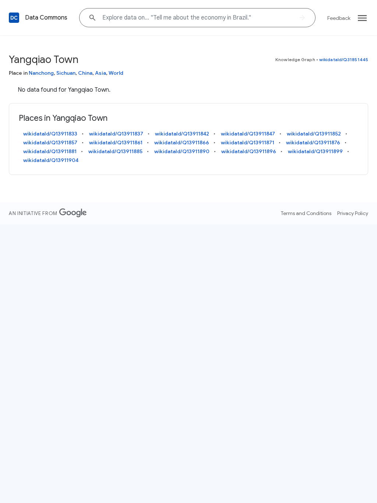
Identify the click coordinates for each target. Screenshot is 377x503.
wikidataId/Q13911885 (115, 151)
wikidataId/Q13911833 (50, 133)
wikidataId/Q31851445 (343, 59)
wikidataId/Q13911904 (50, 160)
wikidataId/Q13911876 (313, 142)
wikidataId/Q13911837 (116, 133)
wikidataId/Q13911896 (248, 151)
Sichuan (65, 73)
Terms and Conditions (306, 213)
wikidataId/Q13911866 (181, 142)
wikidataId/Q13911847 (248, 133)
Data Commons (46, 17)
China (85, 73)
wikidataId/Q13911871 (247, 142)
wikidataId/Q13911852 (314, 133)
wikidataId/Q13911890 (181, 151)
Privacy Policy (352, 213)
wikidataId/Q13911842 (182, 133)
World (116, 73)
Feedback (338, 18)
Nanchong (41, 73)
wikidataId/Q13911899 (315, 151)
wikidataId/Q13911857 (50, 142)
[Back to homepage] (14, 18)
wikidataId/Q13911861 (115, 142)
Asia (100, 73)
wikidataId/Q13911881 (50, 151)
